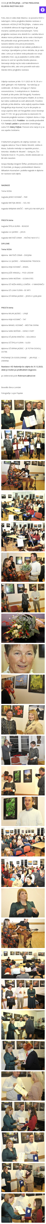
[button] (42, 9)
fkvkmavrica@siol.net (26, 376)
